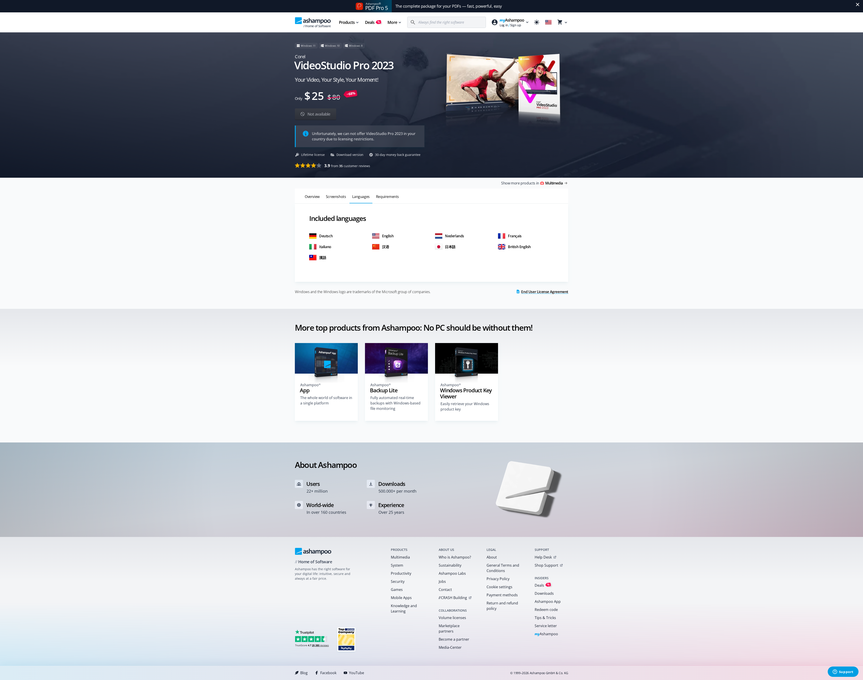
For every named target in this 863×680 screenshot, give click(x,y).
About (492, 557)
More (392, 22)
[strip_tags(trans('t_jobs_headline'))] (346, 639)
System (397, 565)
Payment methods (502, 594)
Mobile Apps (401, 597)
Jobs (442, 581)
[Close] (857, 4)
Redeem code (546, 609)
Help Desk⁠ (543, 557)
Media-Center (450, 647)
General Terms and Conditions (503, 568)
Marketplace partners (449, 628)
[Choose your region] (548, 22)
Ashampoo (546, 634)
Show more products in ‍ (532, 183)
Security (398, 581)
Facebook (328, 672)
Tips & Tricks (545, 617)
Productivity (401, 573)
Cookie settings (499, 586)
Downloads (544, 593)
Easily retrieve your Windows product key (464, 406)
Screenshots (336, 196)
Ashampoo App (548, 601)
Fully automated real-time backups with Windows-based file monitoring (395, 403)
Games (397, 589)
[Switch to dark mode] (536, 22)
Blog (304, 672)
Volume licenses (452, 617)
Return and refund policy (502, 606)
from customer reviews (347, 165)
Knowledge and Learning (404, 608)
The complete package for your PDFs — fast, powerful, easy (448, 6)
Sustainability (450, 565)
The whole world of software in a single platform (326, 400)
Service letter (546, 625)
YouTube (356, 672)
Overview (312, 196)
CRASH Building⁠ (452, 597)
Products (347, 22)
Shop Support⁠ (546, 565)
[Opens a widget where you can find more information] (843, 672)
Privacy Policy (498, 578)
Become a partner (454, 639)
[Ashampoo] (313, 551)
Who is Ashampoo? (455, 557)
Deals (372, 22)
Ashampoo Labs (452, 573)
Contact (445, 589)
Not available (318, 114)
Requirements (387, 196)
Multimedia (400, 557)
